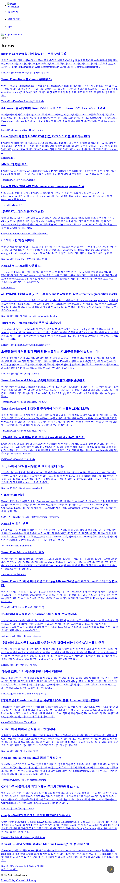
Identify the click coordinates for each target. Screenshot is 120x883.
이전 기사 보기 (9, 869)
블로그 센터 (14, 19)
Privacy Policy (8, 880)
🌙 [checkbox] (110, 869)
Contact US (22, 880)
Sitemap (32, 880)
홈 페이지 (13, 11)
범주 (10, 26)
